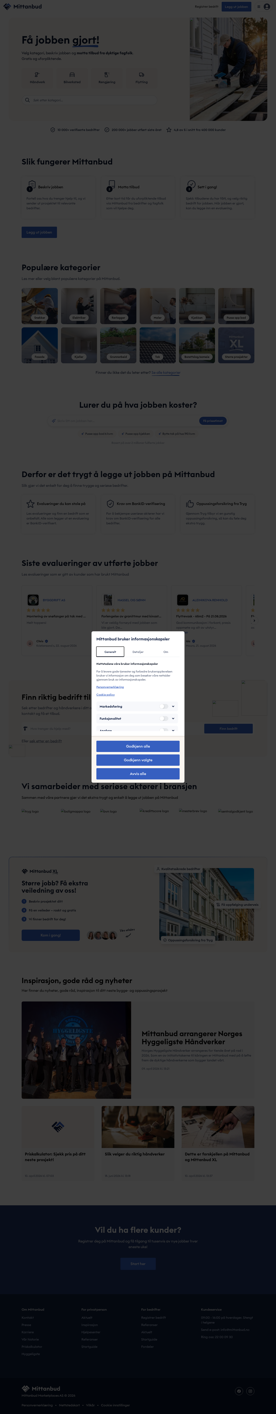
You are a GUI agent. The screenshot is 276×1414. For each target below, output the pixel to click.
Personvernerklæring (110, 687)
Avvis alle (138, 773)
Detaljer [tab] (138, 652)
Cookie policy (105, 695)
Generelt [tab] (110, 652)
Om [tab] (165, 652)
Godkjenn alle (138, 746)
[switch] (163, 706)
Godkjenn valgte (138, 760)
